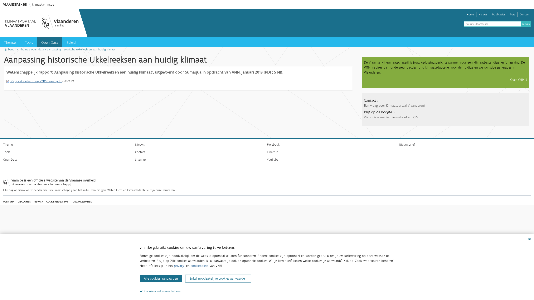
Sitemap (140, 159)
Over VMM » (518, 80)
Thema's (10, 42)
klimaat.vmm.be (43, 4)
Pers (512, 14)
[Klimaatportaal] (41, 23)
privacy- (179, 266)
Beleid (71, 42)
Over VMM (8, 201)
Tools (29, 42)
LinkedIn (272, 152)
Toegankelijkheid (81, 201)
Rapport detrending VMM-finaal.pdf (36, 81)
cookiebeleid (200, 266)
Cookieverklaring (57, 201)
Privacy (38, 201)
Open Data (49, 42)
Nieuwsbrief (407, 144)
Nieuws (483, 14)
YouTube (272, 159)
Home (470, 14)
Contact (524, 14)
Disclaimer (24, 201)
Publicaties (498, 14)
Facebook (273, 144)
